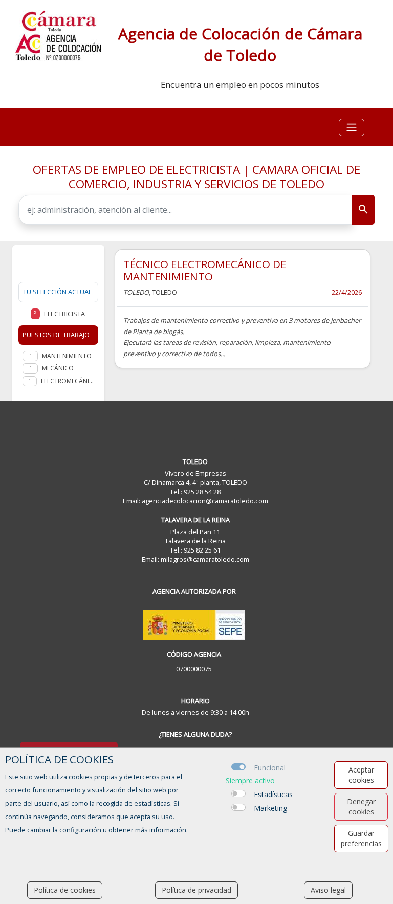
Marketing (270, 808)
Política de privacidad (196, 890)
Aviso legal (328, 890)
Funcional (270, 768)
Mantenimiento (67, 355)
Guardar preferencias (361, 838)
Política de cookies (65, 890)
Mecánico (58, 368)
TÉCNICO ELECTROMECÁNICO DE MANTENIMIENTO (204, 270)
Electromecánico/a (67, 381)
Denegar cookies (361, 807)
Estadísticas (273, 794)
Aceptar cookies (361, 775)
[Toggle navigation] (351, 127)
